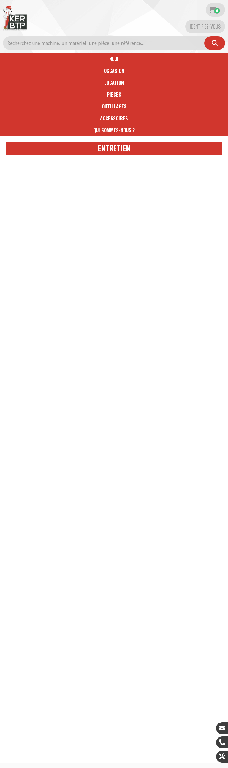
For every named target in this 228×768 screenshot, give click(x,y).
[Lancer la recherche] (214, 43)
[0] (212, 10)
